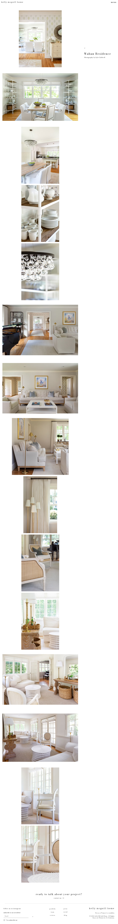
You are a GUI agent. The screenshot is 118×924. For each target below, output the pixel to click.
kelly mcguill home (12, 2)
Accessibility (110, 913)
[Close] (86, 48)
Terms (103, 913)
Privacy (97, 913)
